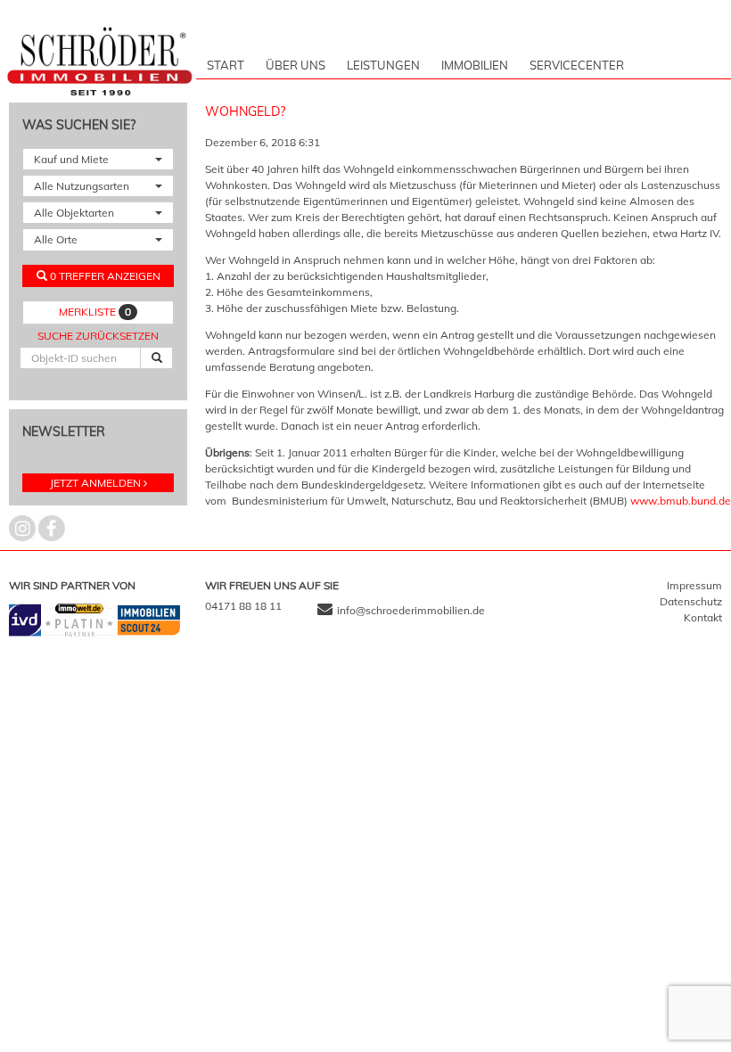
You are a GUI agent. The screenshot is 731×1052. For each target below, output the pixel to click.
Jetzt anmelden (95, 482)
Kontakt (703, 617)
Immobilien (474, 65)
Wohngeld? (245, 111)
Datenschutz (691, 601)
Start (225, 65)
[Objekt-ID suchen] (156, 358)
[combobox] (98, 159)
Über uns (295, 65)
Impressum (694, 585)
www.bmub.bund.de (680, 500)
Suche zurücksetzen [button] (98, 335)
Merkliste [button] (95, 311)
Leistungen (383, 65)
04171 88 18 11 (243, 605)
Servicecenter (577, 65)
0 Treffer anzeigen (103, 276)
